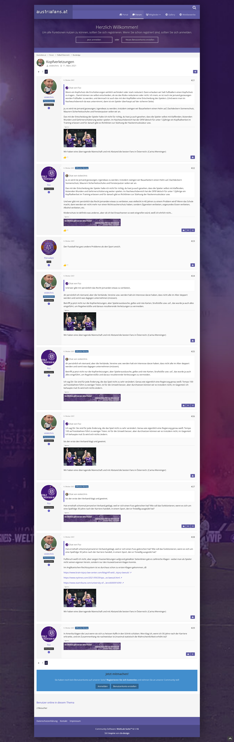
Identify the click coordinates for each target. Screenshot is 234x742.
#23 (193, 241)
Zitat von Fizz (75, 87)
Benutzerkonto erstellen (124, 686)
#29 (193, 628)
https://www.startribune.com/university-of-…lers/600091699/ (93, 582)
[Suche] (194, 7)
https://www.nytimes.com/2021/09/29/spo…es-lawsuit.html (92, 577)
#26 (193, 416)
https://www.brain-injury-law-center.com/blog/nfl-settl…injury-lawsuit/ (96, 572)
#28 (193, 537)
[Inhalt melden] (192, 157)
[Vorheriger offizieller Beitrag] (188, 230)
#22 (193, 168)
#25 (193, 351)
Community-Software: (117, 728)
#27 (193, 486)
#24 (193, 275)
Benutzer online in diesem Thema (55, 702)
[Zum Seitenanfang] (230, 738)
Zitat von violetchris (78, 175)
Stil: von (117, 733)
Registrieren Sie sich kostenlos (122, 679)
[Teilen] (195, 71)
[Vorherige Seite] (39, 72)
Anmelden (103, 686)
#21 (193, 80)
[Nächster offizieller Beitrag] (192, 230)
